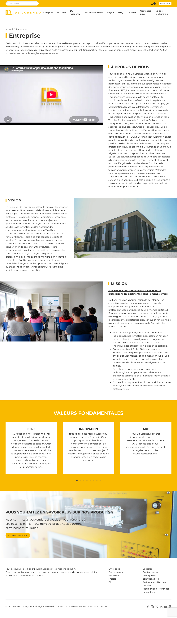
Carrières (131, 12)
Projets (110, 12)
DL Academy (75, 12)
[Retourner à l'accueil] (23, 12)
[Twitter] (156, 606)
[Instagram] (152, 606)
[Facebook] (147, 606)
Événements (115, 572)
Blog (120, 12)
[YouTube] (165, 606)
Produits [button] (61, 12)
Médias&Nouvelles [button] (93, 12)
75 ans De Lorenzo (162, 12)
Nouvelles (113, 575)
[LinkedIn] (161, 606)
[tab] (77, 480)
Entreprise (48, 12)
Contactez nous (17, 535)
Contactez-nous (146, 12)
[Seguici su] (169, 606)
